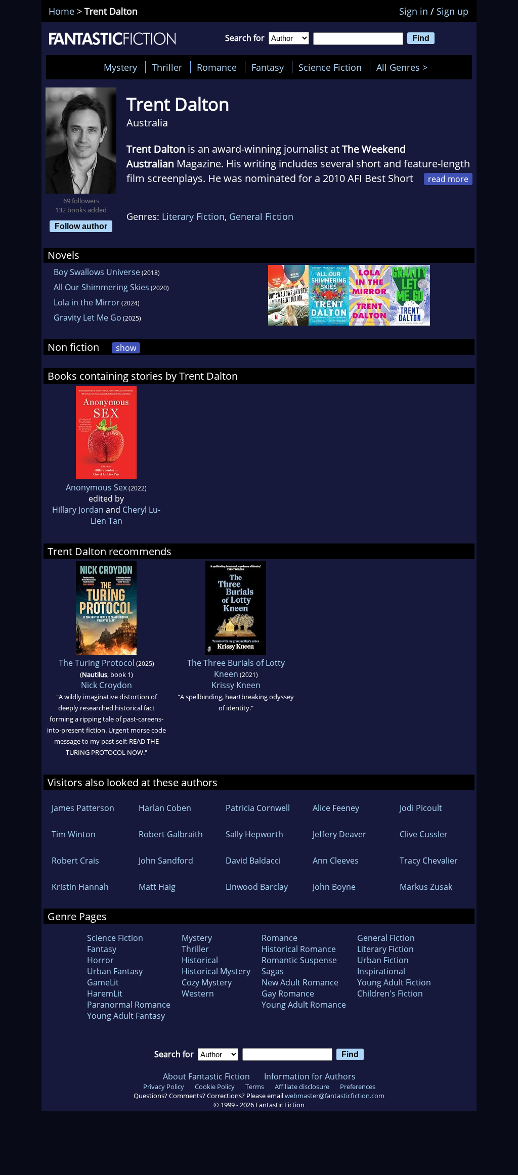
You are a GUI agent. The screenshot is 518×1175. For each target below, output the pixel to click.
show (126, 347)
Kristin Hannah (80, 886)
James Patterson (83, 808)
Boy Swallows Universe (97, 272)
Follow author (81, 226)
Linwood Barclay (257, 886)
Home (61, 11)
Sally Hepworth (254, 834)
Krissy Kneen (236, 685)
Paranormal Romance (128, 1004)
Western (198, 993)
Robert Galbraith (171, 834)
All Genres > (404, 67)
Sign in (413, 11)
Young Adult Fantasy (126, 1015)
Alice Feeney (336, 808)
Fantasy (267, 67)
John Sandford (166, 860)
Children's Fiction (390, 993)
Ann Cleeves (336, 860)
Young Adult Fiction (394, 982)
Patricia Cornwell (258, 808)
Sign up (452, 11)
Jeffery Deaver (339, 834)
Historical (200, 960)
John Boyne (334, 886)
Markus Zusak (426, 886)
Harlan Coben (165, 808)
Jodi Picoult (421, 808)
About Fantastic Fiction (206, 1076)
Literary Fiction (193, 216)
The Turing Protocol (97, 662)
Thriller (167, 67)
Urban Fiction (383, 960)
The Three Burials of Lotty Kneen (236, 668)
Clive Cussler (424, 834)
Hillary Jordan (78, 509)
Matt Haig (157, 886)
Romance (217, 67)
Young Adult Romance (304, 1004)
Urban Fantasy (115, 971)
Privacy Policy (163, 1086)
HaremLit (104, 993)
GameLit (103, 982)
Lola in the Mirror (87, 302)
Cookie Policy (215, 1086)
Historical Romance (299, 949)
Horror (100, 960)
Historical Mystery (216, 971)
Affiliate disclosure (302, 1086)
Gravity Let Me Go (87, 317)
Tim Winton (74, 834)
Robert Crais (75, 860)
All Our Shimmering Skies (101, 287)
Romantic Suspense (299, 960)
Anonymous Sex (96, 487)
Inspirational (381, 971)
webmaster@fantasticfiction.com (334, 1095)
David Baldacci (253, 860)
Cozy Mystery (207, 982)
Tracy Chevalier (429, 860)
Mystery (120, 67)
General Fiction (261, 216)
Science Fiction (330, 67)
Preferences (357, 1086)
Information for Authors (310, 1076)
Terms (254, 1086)
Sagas (273, 971)
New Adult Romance (300, 982)
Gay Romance (288, 993)
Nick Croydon (106, 685)
